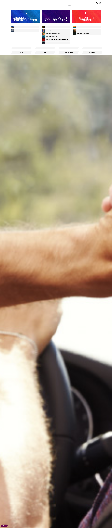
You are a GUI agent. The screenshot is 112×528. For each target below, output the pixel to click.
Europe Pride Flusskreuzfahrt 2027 (53, 33)
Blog (21, 52)
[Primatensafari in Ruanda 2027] (74, 34)
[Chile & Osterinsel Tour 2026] (74, 31)
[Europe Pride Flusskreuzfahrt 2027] (43, 34)
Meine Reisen (92, 52)
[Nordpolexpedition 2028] (43, 44)
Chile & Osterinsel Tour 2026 (82, 30)
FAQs (45, 52)
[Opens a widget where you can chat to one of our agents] (4, 526)
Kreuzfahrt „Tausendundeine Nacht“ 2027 (54, 30)
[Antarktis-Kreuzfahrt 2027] (43, 37)
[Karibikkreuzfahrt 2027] (12, 28)
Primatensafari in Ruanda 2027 (82, 33)
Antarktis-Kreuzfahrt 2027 (51, 36)
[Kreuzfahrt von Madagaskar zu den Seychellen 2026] (43, 28)
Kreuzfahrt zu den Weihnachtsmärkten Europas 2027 (57, 39)
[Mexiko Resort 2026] (74, 28)
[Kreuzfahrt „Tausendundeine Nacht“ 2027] (43, 31)
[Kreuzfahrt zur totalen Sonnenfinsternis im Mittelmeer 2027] (12, 31)
